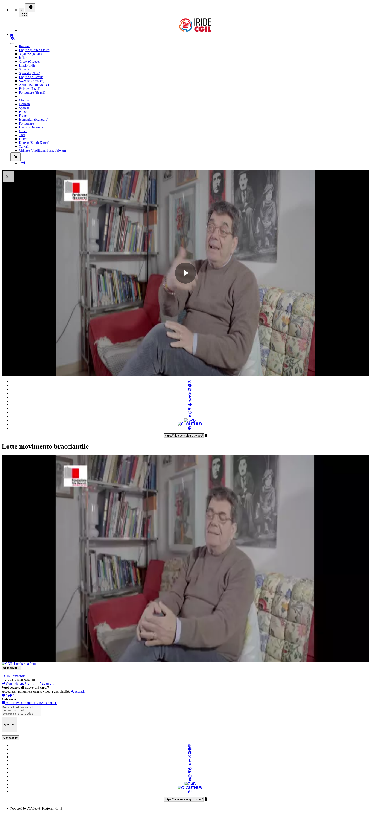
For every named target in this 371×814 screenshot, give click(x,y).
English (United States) (34, 50)
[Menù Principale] (30, 7)
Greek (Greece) (29, 61)
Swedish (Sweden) (31, 81)
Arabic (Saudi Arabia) (34, 85)
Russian (24, 46)
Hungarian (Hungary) (33, 119)
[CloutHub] (190, 424)
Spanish (24, 108)
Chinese (24, 100)
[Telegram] (190, 385)
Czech (23, 131)
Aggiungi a (47, 683)
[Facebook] (189, 389)
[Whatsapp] (189, 381)
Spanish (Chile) (29, 73)
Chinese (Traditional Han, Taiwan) (42, 150)
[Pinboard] (190, 416)
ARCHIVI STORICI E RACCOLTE (31, 703)
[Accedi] (23, 163)
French (23, 115)
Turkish (24, 146)
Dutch (23, 139)
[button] (11, 668)
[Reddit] (190, 405)
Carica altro (10, 737)
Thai (22, 135)
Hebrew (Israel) (29, 88)
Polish (23, 112)
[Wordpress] (190, 412)
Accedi (79, 691)
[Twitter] (190, 393)
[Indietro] (21, 10)
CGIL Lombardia (13, 676)
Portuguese (26, 123)
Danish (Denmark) (31, 127)
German (24, 104)
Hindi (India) (27, 65)
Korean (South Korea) (34, 142)
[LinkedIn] (189, 408)
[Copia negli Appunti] (189, 428)
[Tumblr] (190, 397)
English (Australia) (31, 77)
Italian (23, 57)
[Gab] (190, 420)
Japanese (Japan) (30, 54)
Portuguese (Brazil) (32, 92)
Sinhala (24, 69)
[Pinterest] (190, 401)
